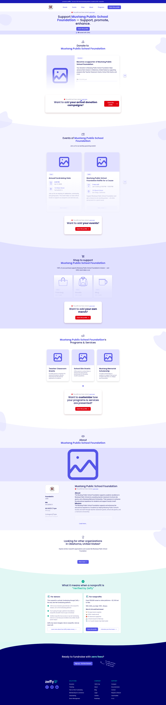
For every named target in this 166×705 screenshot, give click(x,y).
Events (74, 7)
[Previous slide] (41, 75)
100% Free (97, 684)
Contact (113, 690)
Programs (101, 7)
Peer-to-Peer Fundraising (76, 690)
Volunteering (72, 695)
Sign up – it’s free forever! (83, 663)
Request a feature (116, 692)
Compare (113, 684)
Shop (82, 7)
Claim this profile (114, 7)
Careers (96, 695)
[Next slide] (124, 75)
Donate (65, 7)
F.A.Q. (113, 698)
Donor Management (74, 698)
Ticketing (71, 687)
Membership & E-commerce (76, 692)
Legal (95, 692)
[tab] (83, 386)
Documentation (115, 687)
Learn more (92, 12)
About (91, 7)
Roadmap (97, 698)
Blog (95, 690)
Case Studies (114, 695)
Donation (71, 684)
